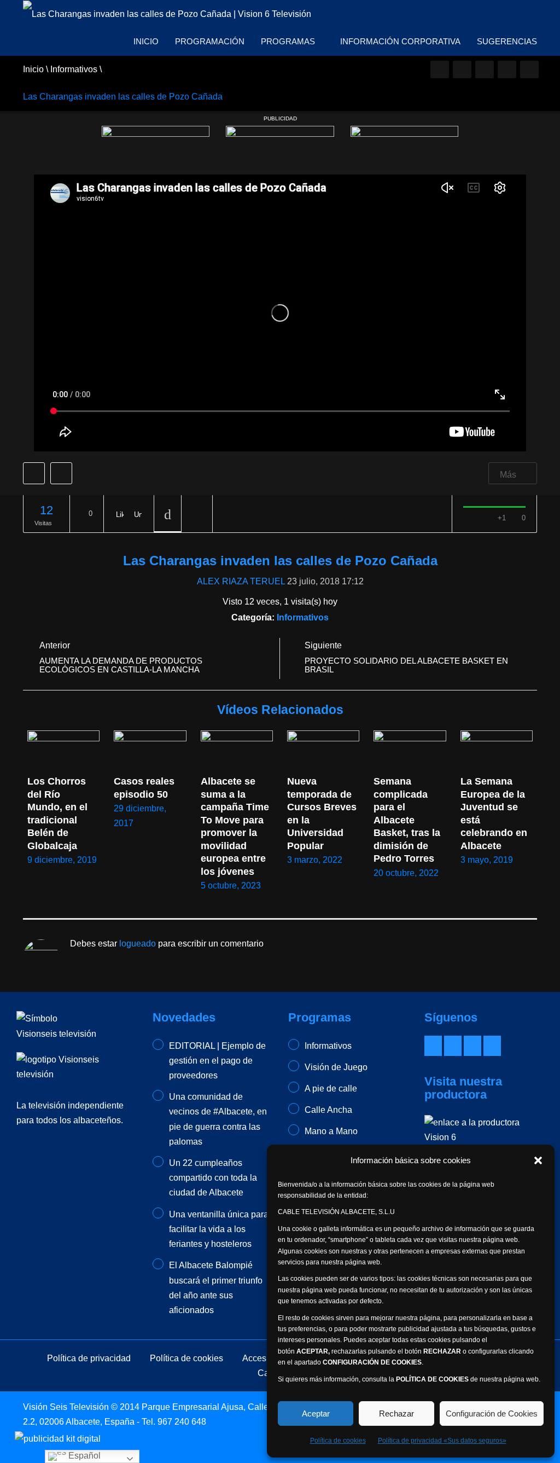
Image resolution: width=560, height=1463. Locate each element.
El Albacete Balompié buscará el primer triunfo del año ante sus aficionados (215, 1288)
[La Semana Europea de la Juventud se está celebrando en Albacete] (496, 750)
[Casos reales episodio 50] (150, 750)
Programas (289, 41)
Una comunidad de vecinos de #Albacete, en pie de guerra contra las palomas (218, 1119)
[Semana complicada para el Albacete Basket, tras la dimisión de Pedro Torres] (410, 750)
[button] (538, 1160)
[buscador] (529, 69)
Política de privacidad (89, 1358)
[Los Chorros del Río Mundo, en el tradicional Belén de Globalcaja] (63, 750)
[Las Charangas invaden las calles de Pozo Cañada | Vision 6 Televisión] (167, 13)
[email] (462, 69)
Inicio (146, 41)
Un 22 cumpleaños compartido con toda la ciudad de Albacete (213, 1177)
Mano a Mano (331, 1131)
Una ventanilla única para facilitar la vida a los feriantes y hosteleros (219, 1229)
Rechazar (396, 1413)
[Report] (196, 514)
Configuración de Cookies (492, 1413)
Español (83, 1455)
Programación (209, 41)
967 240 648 (182, 1421)
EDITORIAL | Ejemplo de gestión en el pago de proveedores (217, 1060)
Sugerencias (507, 41)
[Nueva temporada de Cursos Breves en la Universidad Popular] (323, 750)
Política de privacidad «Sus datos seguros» (442, 1440)
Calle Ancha (328, 1109)
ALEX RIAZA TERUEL (241, 581)
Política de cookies (338, 1440)
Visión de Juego (336, 1067)
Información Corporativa (400, 41)
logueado (137, 943)
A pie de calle (331, 1088)
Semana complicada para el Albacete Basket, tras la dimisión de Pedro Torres (408, 820)
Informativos (303, 617)
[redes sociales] (439, 69)
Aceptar (316, 1413)
